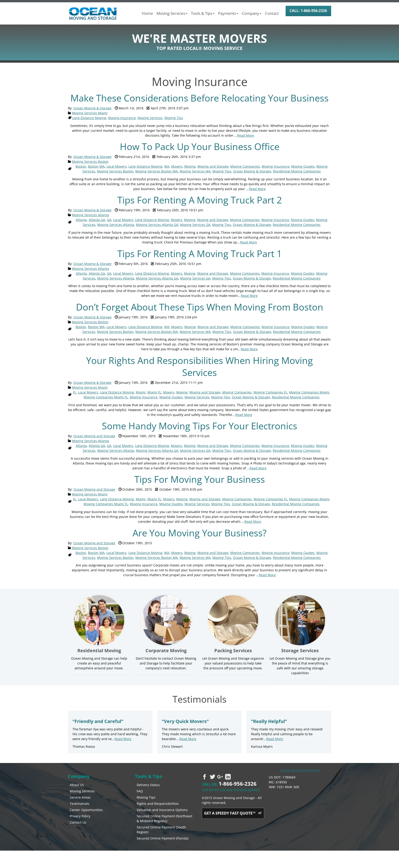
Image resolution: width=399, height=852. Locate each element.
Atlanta (81, 220)
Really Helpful (269, 721)
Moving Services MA (195, 171)
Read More (245, 135)
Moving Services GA (195, 224)
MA (166, 166)
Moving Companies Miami (309, 392)
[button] (172, 13)
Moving (190, 166)
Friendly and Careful (98, 721)
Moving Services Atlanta (90, 215)
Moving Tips (173, 118)
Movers (176, 166)
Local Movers (116, 166)
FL (74, 392)
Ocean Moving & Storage (252, 171)
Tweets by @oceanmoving (300, 770)
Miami (140, 392)
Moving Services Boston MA (156, 171)
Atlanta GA (97, 220)
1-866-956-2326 (238, 783)
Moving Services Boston (90, 161)
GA (109, 220)
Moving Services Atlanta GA (157, 224)
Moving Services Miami (90, 113)
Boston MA (96, 166)
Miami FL (154, 392)
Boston (81, 166)
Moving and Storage (212, 166)
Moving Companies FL (270, 392)
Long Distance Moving (89, 118)
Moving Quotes (302, 166)
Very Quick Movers (185, 721)
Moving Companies (245, 166)
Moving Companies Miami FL (106, 397)
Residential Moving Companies (297, 171)
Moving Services (150, 118)
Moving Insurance (122, 118)
